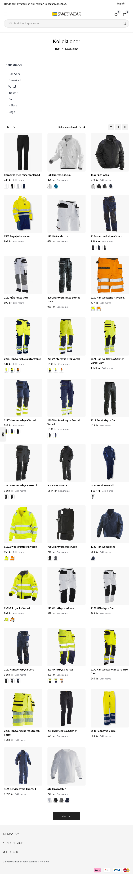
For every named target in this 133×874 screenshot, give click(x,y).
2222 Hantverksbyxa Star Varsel (22, 359)
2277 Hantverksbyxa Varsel (20, 420)
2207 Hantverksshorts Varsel (108, 297)
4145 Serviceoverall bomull (20, 789)
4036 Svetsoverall (57, 485)
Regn (11, 112)
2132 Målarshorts (57, 236)
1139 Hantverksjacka (103, 546)
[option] (6, 186)
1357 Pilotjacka (100, 175)
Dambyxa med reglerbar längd (22, 175)
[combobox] (66, 23)
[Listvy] (111, 127)
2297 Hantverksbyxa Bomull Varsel (63, 422)
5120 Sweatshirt (57, 789)
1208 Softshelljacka (59, 175)
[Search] (124, 23)
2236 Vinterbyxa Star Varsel (63, 359)
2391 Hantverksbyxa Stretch (21, 485)
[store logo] (66, 14)
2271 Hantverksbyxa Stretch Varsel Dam (107, 360)
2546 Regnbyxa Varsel (103, 731)
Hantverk (14, 74)
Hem (57, 48)
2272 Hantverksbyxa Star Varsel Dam (109, 671)
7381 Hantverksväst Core (62, 546)
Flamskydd (15, 80)
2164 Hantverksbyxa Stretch (107, 236)
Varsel (12, 86)
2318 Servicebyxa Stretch (62, 731)
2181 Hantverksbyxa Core (19, 669)
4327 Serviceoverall (102, 485)
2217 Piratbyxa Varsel (60, 669)
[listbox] (16, 187)
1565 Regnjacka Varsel (17, 236)
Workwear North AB (39, 861)
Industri (13, 93)
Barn (11, 99)
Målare (12, 105)
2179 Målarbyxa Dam (103, 608)
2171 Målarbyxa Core (16, 297)
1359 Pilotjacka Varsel (17, 608)
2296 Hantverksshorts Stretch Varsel (22, 732)
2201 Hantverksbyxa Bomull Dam (63, 299)
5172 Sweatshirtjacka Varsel (20, 546)
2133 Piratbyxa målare (60, 608)
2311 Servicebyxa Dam (104, 420)
